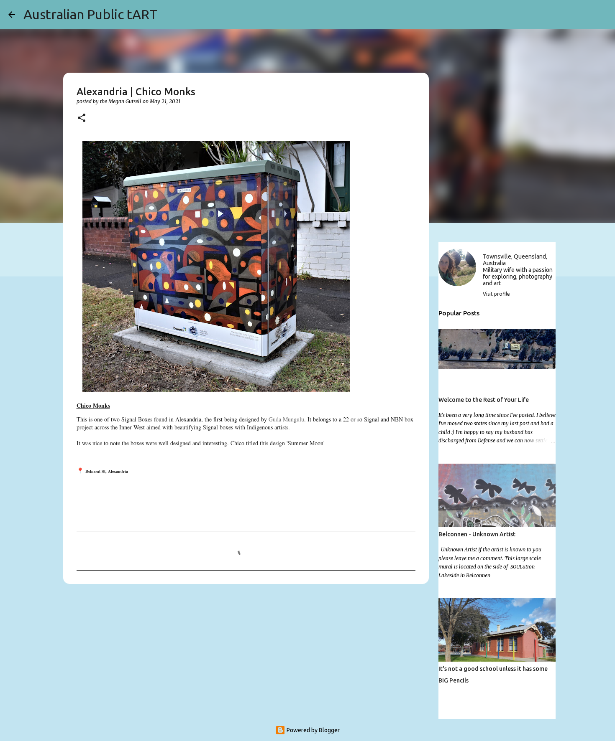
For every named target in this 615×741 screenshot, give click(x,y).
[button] (82, 118)
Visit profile (496, 294)
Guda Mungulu (286, 419)
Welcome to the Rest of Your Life (483, 399)
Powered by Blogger (312, 730)
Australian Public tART (90, 14)
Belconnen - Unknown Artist (476, 534)
